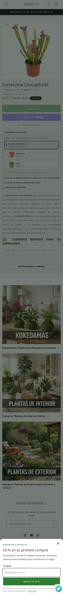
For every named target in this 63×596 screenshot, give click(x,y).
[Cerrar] (31, 298)
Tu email (7, 565)
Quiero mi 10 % (31, 581)
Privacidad (32, 591)
